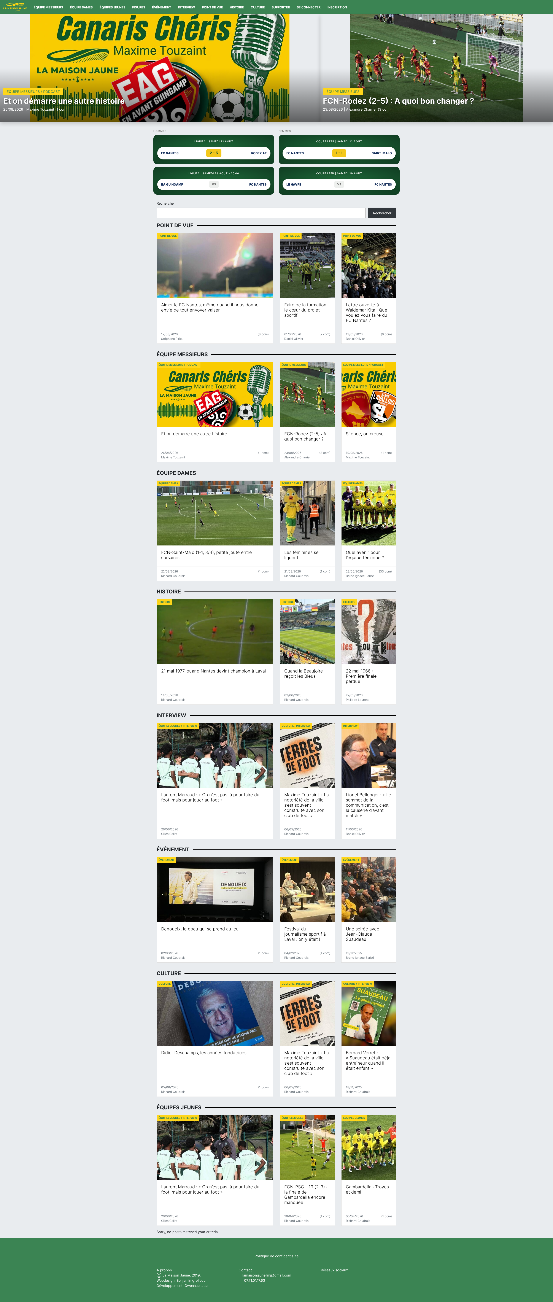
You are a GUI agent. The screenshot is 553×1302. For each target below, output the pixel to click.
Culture (258, 7)
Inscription (337, 7)
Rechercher (166, 203)
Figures (138, 7)
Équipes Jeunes (112, 7)
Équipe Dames (81, 7)
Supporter (281, 7)
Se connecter (309, 7)
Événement (161, 7)
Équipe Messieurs (48, 7)
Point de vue (212, 7)
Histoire (237, 7)
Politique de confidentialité (277, 1256)
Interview (186, 7)
